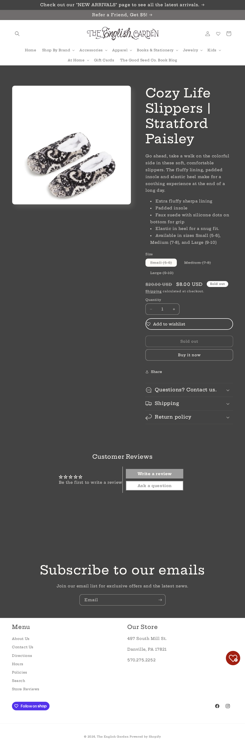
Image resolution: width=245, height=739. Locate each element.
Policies (19, 672)
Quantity (153, 300)
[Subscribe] (160, 600)
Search (18, 681)
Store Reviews (25, 689)
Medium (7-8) (200, 263)
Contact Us (22, 647)
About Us (21, 639)
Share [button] (156, 372)
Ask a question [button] (155, 485)
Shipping (153, 291)
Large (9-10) (164, 274)
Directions (22, 656)
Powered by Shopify (145, 736)
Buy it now (189, 355)
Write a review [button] (155, 473)
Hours (17, 664)
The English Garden (113, 736)
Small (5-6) (163, 263)
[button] (17, 33)
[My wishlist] (218, 33)
